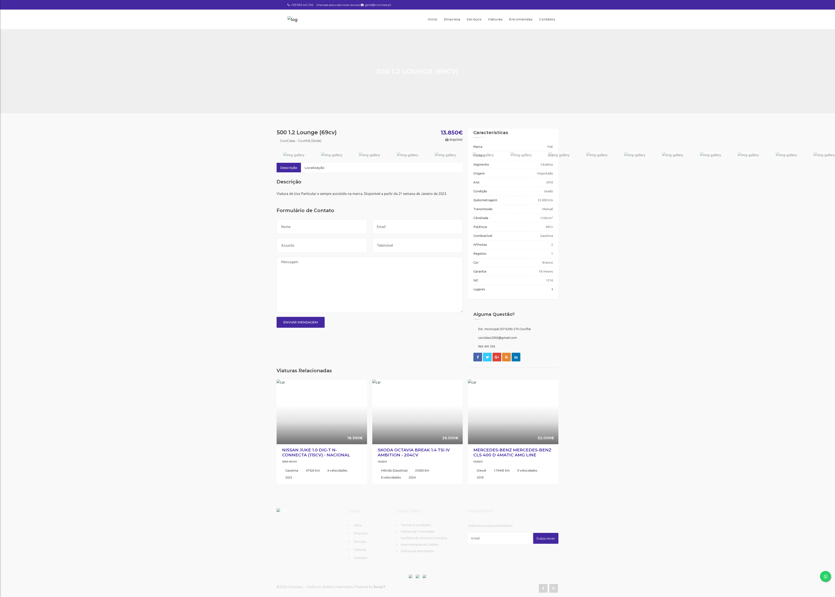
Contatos (547, 19)
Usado (382, 461)
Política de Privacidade (417, 531)
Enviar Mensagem (300, 322)
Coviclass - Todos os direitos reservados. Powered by (331, 587)
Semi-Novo (289, 461)
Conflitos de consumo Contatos (424, 538)
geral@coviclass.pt (378, 5)
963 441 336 (486, 346)
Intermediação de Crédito (420, 544)
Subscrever (545, 538)
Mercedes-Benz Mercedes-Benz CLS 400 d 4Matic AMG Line (512, 452)
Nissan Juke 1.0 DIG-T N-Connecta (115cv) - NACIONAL (316, 452)
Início (433, 19)
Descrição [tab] (288, 168)
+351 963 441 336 (302, 5)
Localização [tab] (314, 168)
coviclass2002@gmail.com (497, 337)
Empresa (452, 19)
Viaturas (495, 19)
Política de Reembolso (417, 551)
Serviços (474, 19)
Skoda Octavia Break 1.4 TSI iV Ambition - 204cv (414, 452)
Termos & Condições (416, 525)
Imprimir (456, 139)
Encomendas (521, 19)
